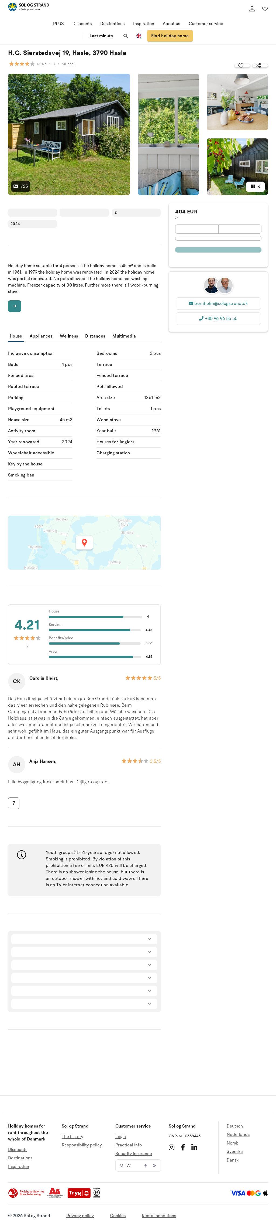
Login (120, 1137)
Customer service (206, 24)
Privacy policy (80, 1216)
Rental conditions (159, 1216)
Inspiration (143, 24)
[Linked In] (194, 1147)
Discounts (82, 24)
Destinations (112, 24)
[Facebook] (183, 1147)
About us (171, 24)
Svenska (235, 1152)
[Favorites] (265, 9)
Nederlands (238, 1135)
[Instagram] (171, 1147)
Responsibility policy (82, 1145)
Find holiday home (170, 36)
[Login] (252, 9)
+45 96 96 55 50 (221, 319)
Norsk (232, 1143)
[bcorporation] (98, 1197)
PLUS (58, 24)
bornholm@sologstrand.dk (221, 304)
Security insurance (133, 1154)
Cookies (118, 1216)
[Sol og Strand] (28, 8)
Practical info (128, 1145)
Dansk (233, 1160)
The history (72, 1137)
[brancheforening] (26, 1197)
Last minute (101, 36)
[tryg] (80, 1197)
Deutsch (235, 1126)
